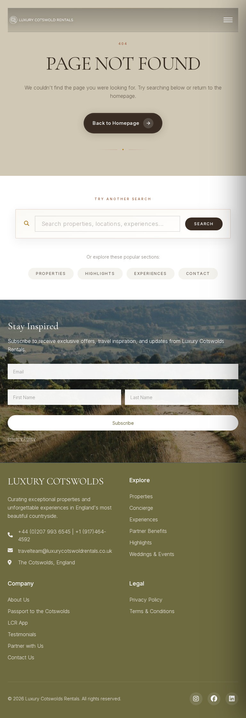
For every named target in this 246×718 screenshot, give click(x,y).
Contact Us (21, 657)
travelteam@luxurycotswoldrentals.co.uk (65, 551)
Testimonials (22, 634)
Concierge (141, 508)
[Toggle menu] (228, 20)
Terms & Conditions (152, 611)
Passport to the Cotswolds (39, 611)
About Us (18, 599)
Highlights (100, 273)
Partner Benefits (148, 531)
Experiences (150, 273)
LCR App (18, 623)
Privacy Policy (22, 438)
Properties (51, 273)
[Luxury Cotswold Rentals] (41, 20)
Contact (198, 273)
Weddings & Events (151, 554)
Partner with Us (26, 646)
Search (204, 223)
